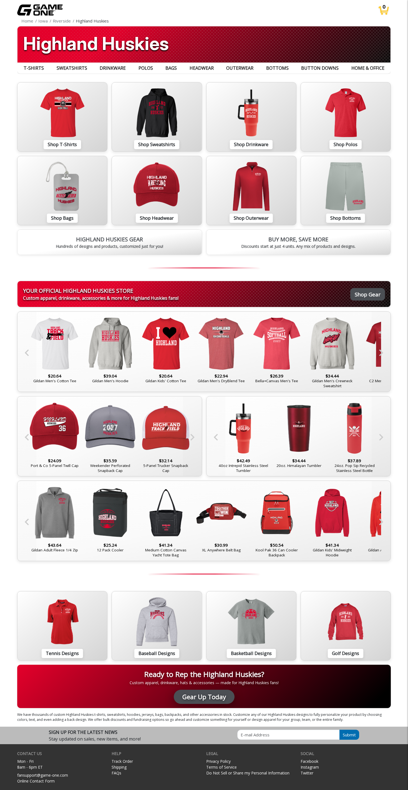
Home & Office (367, 68)
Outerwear (239, 68)
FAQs (116, 773)
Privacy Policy (218, 761)
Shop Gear (368, 294)
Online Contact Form (36, 781)
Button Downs (320, 68)
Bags (171, 68)
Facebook (309, 761)
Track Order (122, 761)
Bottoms (277, 68)
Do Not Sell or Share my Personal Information (247, 773)
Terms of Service (221, 767)
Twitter (307, 773)
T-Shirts (34, 68)
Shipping (119, 767)
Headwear (202, 68)
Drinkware (113, 68)
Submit (349, 735)
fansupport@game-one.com (42, 775)
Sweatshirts (72, 68)
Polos (145, 68)
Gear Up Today (204, 696)
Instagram (310, 767)
